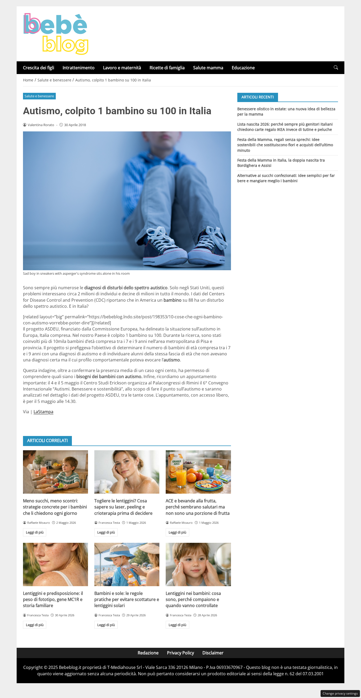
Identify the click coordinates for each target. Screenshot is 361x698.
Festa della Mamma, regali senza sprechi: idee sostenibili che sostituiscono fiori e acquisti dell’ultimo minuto (285, 145)
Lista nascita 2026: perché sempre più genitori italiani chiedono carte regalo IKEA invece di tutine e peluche (285, 126)
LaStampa (43, 412)
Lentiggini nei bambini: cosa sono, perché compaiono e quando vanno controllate (193, 599)
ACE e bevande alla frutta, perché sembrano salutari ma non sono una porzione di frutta (198, 507)
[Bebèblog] (56, 33)
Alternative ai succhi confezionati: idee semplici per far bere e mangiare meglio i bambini (286, 178)
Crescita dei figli (38, 68)
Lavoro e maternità (122, 68)
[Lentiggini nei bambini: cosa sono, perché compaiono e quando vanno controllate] (198, 564)
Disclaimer (213, 653)
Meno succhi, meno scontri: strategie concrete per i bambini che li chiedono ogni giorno (55, 507)
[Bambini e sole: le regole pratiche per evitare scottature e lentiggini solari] (126, 564)
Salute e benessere (39, 96)
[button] (336, 68)
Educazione (243, 68)
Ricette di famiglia (167, 68)
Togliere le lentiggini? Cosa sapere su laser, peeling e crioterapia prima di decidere (123, 507)
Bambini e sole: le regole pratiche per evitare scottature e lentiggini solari (126, 599)
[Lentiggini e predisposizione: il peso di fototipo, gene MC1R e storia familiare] (55, 564)
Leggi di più (35, 532)
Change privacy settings (340, 693)
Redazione (148, 653)
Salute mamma (208, 68)
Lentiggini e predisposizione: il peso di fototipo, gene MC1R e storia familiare (53, 599)
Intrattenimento (79, 68)
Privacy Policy (180, 653)
